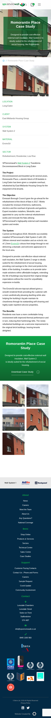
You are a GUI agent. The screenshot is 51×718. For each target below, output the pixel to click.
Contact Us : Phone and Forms (25, 573)
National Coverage (25, 522)
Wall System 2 (24, 163)
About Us (25, 514)
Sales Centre (25, 552)
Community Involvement (25, 590)
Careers (25, 505)
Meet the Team (26, 509)
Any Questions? (25, 518)
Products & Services (25, 539)
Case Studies (25, 556)
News (25, 501)
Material (7, 139)
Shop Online (25, 534)
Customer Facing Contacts (25, 568)
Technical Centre (25, 547)
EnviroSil (15, 244)
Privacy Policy (25, 703)
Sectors (25, 543)
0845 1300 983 (25, 638)
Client (6, 114)
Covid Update (25, 586)
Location (7, 102)
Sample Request (25, 581)
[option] (10, 483)
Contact (25, 596)
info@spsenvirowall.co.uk (25, 629)
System (6, 127)
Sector (6, 152)
